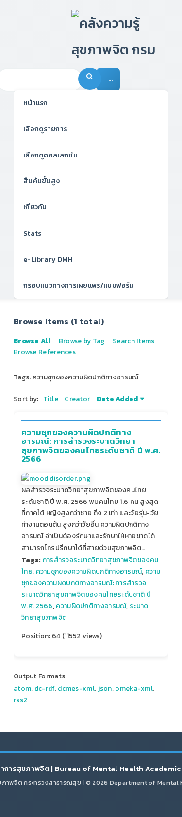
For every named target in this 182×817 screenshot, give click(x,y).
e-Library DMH (48, 259)
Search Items (134, 341)
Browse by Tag (82, 341)
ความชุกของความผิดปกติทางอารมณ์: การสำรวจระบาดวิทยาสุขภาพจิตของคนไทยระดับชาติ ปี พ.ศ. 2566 (91, 445)
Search (89, 79)
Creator (77, 399)
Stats (32, 233)
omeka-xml (134, 688)
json (105, 688)
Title (50, 399)
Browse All (32, 341)
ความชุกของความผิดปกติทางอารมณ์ (89, 571)
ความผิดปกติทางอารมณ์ (91, 606)
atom (22, 688)
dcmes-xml (76, 688)
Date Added (117, 399)
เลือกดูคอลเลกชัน (50, 155)
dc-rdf (44, 688)
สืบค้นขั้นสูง (41, 181)
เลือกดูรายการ (45, 129)
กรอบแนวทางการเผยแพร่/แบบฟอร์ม (78, 286)
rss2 (20, 700)
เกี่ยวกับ (35, 207)
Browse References (45, 352)
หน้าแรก (35, 103)
